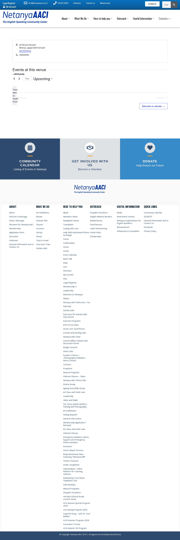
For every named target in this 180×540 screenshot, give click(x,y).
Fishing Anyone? (70, 414)
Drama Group (69, 384)
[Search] (174, 4)
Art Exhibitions (42, 212)
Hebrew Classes (70, 433)
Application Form (16, 232)
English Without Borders (101, 216)
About (64, 18)
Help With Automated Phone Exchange (76, 233)
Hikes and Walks (70, 400)
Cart (65, 266)
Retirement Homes (126, 216)
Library (39, 232)
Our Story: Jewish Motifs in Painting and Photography (75, 405)
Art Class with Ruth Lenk (74, 392)
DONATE (148, 216)
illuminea (117, 534)
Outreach (121, 18)
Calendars (164, 18)
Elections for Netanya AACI (21, 224)
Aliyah (65, 212)
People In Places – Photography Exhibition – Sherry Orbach (74, 358)
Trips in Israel (42, 240)
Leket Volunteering (98, 228)
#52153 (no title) (71, 324)
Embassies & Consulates (128, 231)
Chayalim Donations (72, 492)
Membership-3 (70, 286)
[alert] (15, 95)
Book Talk (67, 258)
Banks (119, 212)
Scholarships (95, 236)
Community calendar (153, 212)
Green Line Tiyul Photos (74, 328)
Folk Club (67, 306)
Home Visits (95, 232)
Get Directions (25, 50)
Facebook (148, 227)
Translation (68, 224)
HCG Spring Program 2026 (75, 509)
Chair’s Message (16, 220)
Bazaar (39, 216)
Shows (39, 236)
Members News (70, 216)
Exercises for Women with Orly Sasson (75, 315)
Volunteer (13, 240)
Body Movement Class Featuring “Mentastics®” (74, 455)
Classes (39, 224)
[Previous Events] (14, 78)
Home (66, 239)
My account (68, 274)
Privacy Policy (150, 231)
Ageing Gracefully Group (74, 388)
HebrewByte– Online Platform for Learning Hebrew (72, 471)
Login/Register (70, 282)
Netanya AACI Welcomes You (76, 302)
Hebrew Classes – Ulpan (74, 376)
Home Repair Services (73, 450)
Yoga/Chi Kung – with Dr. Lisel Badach (76, 515)
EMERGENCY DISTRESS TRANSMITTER (74, 479)
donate (150, 161)
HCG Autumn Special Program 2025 (76, 504)
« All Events (18, 74)
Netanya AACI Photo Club (74, 380)
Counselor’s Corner (71, 524)
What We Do (80, 18)
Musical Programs (71, 372)
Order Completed (71, 464)
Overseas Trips (43, 244)
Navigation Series (71, 220)
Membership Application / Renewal (74, 423)
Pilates (66, 298)
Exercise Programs (72, 321)
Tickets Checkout (71, 460)
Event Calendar (70, 254)
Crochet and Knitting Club (74, 332)
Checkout (67, 270)
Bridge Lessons (70, 347)
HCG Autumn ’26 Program (75, 528)
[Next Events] (19, 78)
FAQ (65, 278)
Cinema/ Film (42, 220)
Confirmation (69, 243)
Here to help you (102, 18)
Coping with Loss (71, 228)
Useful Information (142, 18)
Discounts (13, 236)
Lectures (40, 228)
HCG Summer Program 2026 (76, 520)
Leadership (68, 290)
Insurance (67, 446)
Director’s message (18, 216)
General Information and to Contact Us (21, 245)
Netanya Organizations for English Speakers (129, 221)
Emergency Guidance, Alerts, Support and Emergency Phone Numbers (76, 440)
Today (27, 78)
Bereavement (123, 227)
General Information (72, 418)
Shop (65, 262)
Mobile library (96, 220)
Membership (15, 228)
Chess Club (68, 351)
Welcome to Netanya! (73, 294)
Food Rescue (96, 224)
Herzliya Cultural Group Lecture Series (73, 497)
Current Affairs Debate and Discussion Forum (75, 342)
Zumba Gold (41, 248)
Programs (67, 368)
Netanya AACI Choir (72, 336)
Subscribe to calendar (152, 106)
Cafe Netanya (69, 484)
